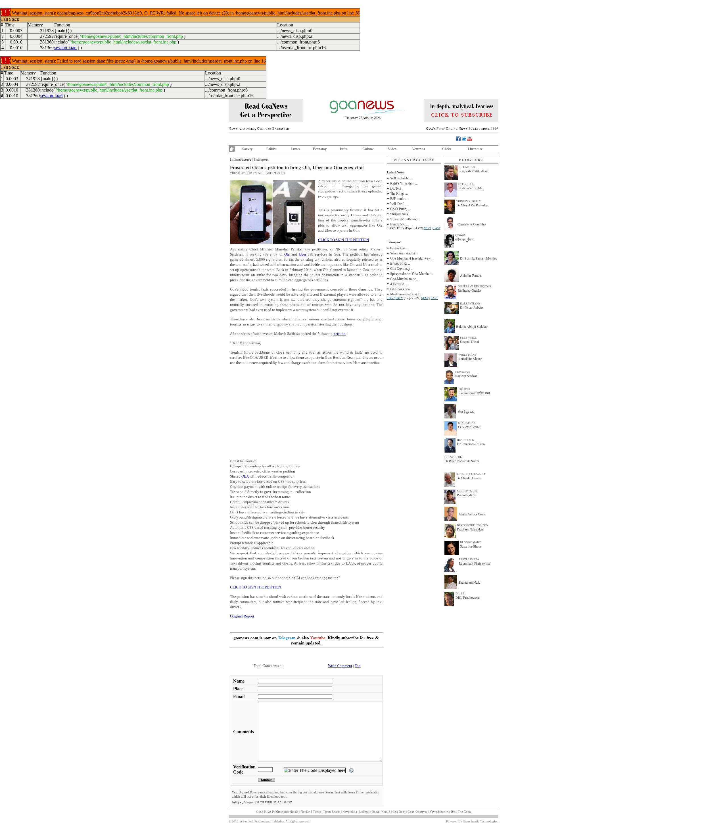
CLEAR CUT (467, 167)
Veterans (418, 149)
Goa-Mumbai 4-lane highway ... (411, 258)
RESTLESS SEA (469, 559)
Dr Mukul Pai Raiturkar (472, 205)
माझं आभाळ (464, 388)
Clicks (446, 149)
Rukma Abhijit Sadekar (472, 326)
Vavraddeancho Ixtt (443, 811)
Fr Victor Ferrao (469, 426)
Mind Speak (466, 422)
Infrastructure (240, 159)
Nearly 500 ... (399, 224)
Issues (295, 149)
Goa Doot (398, 811)
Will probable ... (401, 178)
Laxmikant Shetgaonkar (475, 563)
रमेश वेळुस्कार (465, 411)
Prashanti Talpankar (470, 529)
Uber (302, 254)
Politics (271, 149)
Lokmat (364, 811)
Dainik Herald (381, 811)
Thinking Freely (468, 201)
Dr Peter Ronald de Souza (461, 461)
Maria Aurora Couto (472, 514)
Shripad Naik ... (400, 214)
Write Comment (340, 666)
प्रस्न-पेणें (460, 235)
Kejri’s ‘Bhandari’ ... (404, 183)
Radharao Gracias (470, 290)
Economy (320, 149)
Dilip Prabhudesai (468, 597)
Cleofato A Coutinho (471, 224)
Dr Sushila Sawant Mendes (478, 258)
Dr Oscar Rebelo (471, 307)
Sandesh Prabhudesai (473, 171)
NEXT (427, 228)
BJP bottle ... (399, 199)
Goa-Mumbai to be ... (404, 279)
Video (392, 149)
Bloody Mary (470, 542)
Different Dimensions (474, 286)
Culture (368, 149)
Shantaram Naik (469, 582)
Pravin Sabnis (466, 495)
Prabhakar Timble (470, 188)
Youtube (317, 638)
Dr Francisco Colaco (471, 443)
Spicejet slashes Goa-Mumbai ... (412, 274)
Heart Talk (465, 439)
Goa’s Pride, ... (400, 209)
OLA (245, 476)
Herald (294, 811)
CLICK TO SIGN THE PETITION (343, 240)
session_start (65, 47)
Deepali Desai (469, 341)
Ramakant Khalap (470, 358)
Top (358, 666)
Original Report (242, 616)
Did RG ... (397, 188)
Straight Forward (470, 474)
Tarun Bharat (331, 811)
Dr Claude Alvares (469, 478)
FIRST (391, 298)
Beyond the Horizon (472, 525)
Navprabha (349, 811)
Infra (344, 149)
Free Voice (468, 337)
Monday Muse (467, 491)
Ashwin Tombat (471, 275)
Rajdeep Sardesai (466, 375)
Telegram (287, 638)
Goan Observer (417, 811)
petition (339, 333)
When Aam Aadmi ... (404, 253)
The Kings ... (399, 194)
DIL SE (460, 593)
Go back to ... (399, 248)
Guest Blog (453, 457)
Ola (287, 254)
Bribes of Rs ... (400, 264)
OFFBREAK (465, 184)
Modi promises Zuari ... (406, 294)
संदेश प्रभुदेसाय (464, 239)
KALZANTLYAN (470, 303)
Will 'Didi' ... (398, 204)
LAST (436, 228)
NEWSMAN (462, 371)
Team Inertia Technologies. (480, 821)
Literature (475, 149)
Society (247, 149)
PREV (399, 298)
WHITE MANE (467, 354)
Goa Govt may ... (401, 269)
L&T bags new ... (402, 289)
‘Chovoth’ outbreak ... (405, 219)
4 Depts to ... (399, 284)
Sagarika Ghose (470, 546)
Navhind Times (311, 811)
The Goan (464, 811)
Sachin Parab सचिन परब (474, 393)
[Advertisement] (306, 409)
